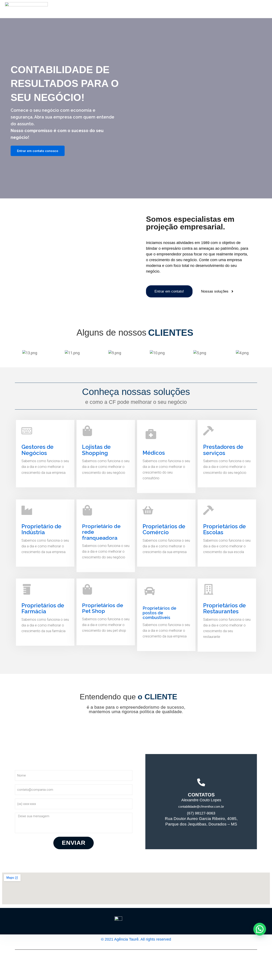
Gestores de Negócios (37, 450)
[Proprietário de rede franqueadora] (87, 510)
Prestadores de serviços (223, 450)
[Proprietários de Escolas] (208, 510)
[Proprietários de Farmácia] (26, 589)
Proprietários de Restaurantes (224, 608)
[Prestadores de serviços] (208, 430)
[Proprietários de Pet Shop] (87, 589)
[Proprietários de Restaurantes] (208, 589)
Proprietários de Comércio (164, 529)
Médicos (154, 453)
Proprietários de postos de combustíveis (159, 613)
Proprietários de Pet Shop (102, 608)
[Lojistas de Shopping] (87, 430)
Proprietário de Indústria (41, 529)
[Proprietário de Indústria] (26, 510)
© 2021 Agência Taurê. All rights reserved (136, 939)
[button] (259, 929)
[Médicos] (151, 433)
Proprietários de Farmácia (42, 608)
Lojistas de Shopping (96, 450)
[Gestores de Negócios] (26, 430)
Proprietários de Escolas (224, 529)
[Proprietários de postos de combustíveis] (150, 591)
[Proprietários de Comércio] (148, 510)
